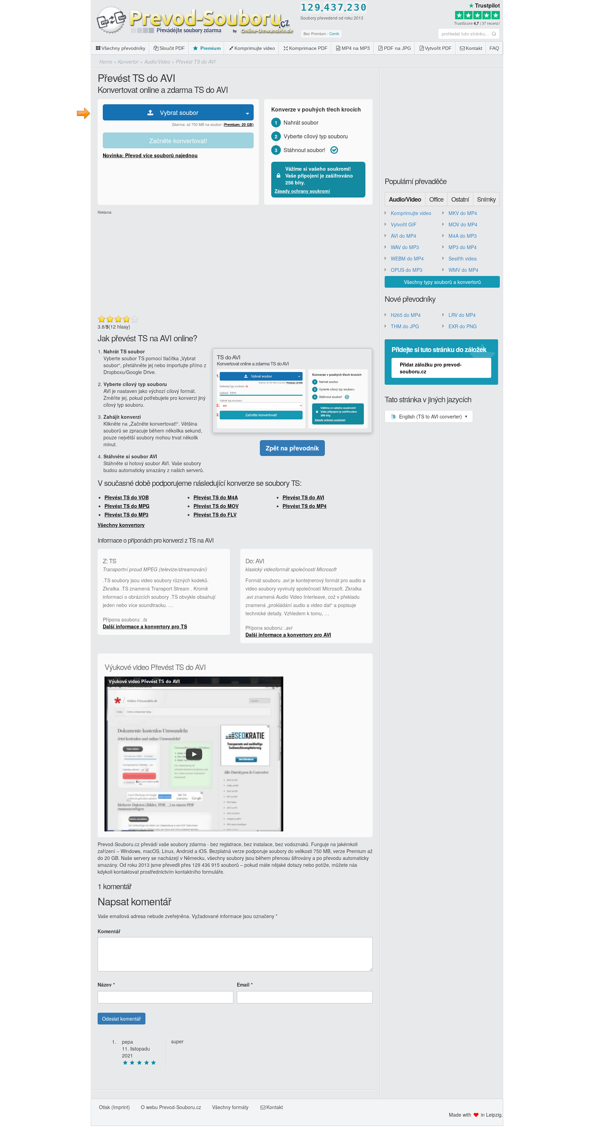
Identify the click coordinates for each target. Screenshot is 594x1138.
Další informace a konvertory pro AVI (288, 634)
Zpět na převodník (292, 448)
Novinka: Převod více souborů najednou (150, 155)
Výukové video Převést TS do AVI (144, 681)
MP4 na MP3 (356, 48)
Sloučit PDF (172, 48)
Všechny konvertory (121, 524)
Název (106, 984)
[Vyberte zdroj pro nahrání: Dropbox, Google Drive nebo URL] (247, 112)
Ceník (334, 33)
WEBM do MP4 (407, 258)
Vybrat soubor (176, 112)
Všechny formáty (230, 1107)
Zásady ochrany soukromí (302, 191)
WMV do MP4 (463, 269)
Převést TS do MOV (216, 505)
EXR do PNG (463, 326)
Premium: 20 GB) (239, 124)
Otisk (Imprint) (114, 1107)
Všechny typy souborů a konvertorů (442, 281)
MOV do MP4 (463, 224)
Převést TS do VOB (126, 497)
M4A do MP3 (463, 235)
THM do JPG (405, 326)
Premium (210, 48)
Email (245, 984)
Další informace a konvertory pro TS (145, 626)
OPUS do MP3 (406, 269)
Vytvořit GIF (404, 224)
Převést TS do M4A (216, 497)
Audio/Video (405, 199)
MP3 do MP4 (463, 247)
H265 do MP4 (406, 314)
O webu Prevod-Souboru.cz (171, 1107)
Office (436, 198)
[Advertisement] (548, 103)
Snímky (486, 198)
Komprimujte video (254, 48)
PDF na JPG (397, 48)
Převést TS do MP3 (126, 514)
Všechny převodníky (123, 48)
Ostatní (460, 198)
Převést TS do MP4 (305, 505)
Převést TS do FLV (215, 514)
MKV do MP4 (463, 213)
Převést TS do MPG (127, 505)
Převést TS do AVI (303, 497)
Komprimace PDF (308, 48)
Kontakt (474, 48)
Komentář (109, 931)
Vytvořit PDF (438, 48)
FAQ (494, 48)
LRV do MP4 (462, 314)
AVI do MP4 (403, 235)
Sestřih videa (463, 258)
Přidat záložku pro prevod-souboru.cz (431, 368)
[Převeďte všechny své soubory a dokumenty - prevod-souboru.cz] (194, 20)
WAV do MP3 (405, 247)
